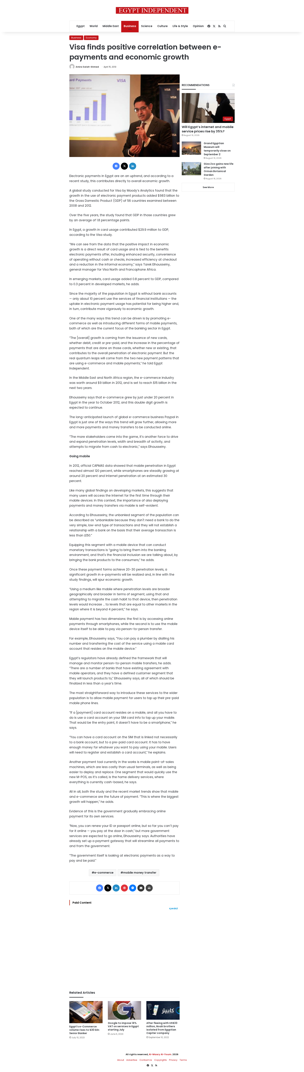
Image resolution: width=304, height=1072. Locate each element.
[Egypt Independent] (152, 10)
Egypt (81, 26)
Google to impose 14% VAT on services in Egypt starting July (123, 1026)
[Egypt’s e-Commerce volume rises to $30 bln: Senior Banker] (86, 1012)
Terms (183, 1060)
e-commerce (103, 873)
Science (146, 26)
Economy (91, 37)
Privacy (173, 1060)
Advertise (131, 1060)
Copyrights (160, 1060)
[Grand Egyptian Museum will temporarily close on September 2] (191, 148)
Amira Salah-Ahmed (87, 66)
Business (130, 26)
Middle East (111, 26)
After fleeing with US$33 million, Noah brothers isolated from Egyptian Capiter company (161, 1028)
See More (208, 187)
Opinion (198, 26)
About (120, 1060)
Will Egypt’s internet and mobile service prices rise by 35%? (207, 129)
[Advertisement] (124, 949)
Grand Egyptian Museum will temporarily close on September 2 (217, 149)
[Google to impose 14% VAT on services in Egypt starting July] (124, 1010)
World (94, 26)
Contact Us (146, 1060)
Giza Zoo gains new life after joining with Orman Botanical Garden (218, 169)
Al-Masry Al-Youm (160, 1054)
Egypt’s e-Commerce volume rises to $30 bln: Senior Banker (84, 1030)
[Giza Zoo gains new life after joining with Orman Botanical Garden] (191, 168)
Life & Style (180, 26)
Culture (162, 26)
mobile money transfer (139, 873)
